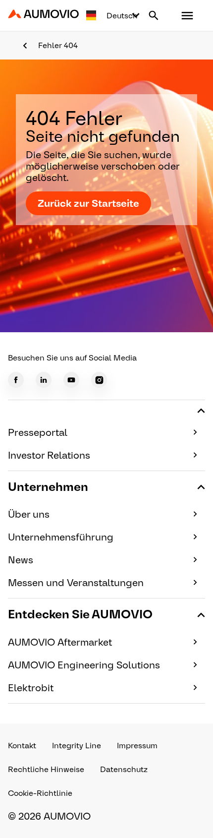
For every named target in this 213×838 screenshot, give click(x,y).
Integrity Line (76, 745)
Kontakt (22, 745)
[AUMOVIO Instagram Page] (99, 380)
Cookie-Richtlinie (40, 793)
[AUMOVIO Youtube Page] (71, 380)
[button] (187, 15)
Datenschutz (124, 769)
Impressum (137, 745)
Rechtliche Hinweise (46, 769)
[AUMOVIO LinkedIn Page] (44, 380)
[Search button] (153, 15)
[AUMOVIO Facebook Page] (16, 380)
